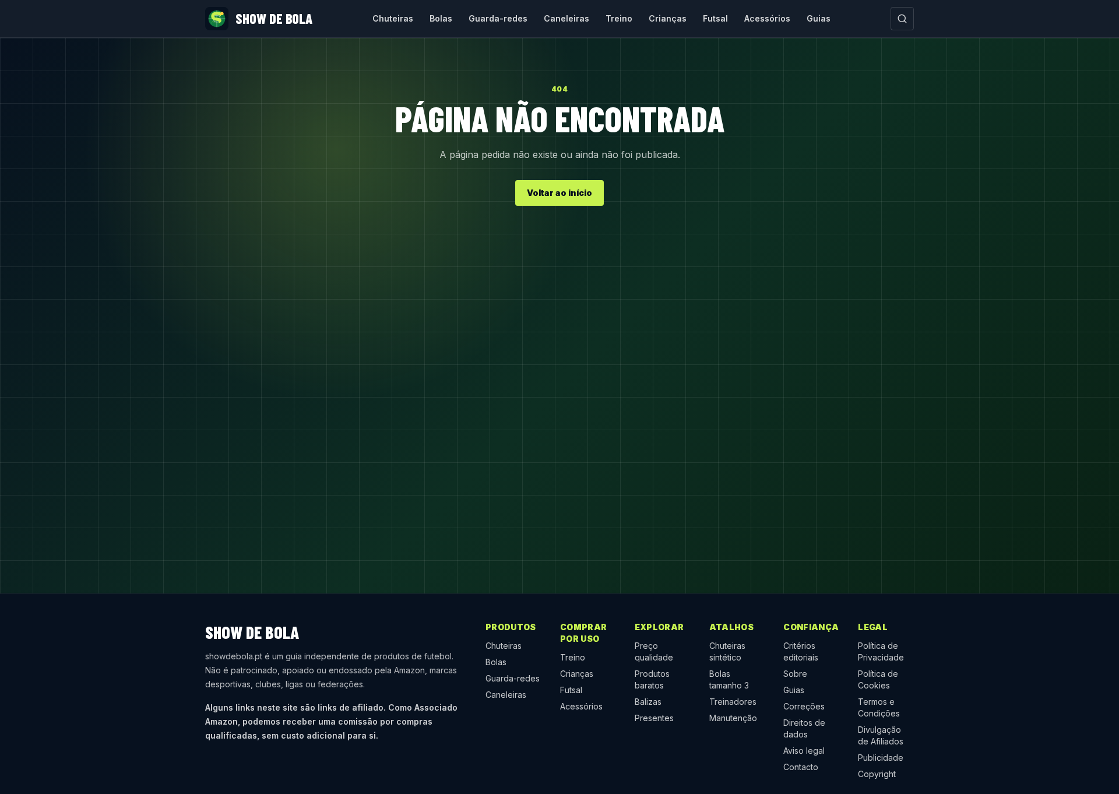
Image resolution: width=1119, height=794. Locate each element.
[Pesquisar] (902, 18)
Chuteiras (392, 18)
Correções (804, 706)
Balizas (648, 702)
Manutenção (733, 718)
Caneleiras (566, 18)
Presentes (654, 718)
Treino (619, 18)
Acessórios (767, 18)
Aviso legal (804, 751)
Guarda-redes (498, 18)
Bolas (441, 18)
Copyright (877, 774)
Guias (819, 18)
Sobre (795, 674)
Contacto (800, 767)
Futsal (715, 18)
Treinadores (732, 702)
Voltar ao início (559, 193)
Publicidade (880, 758)
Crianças (668, 18)
